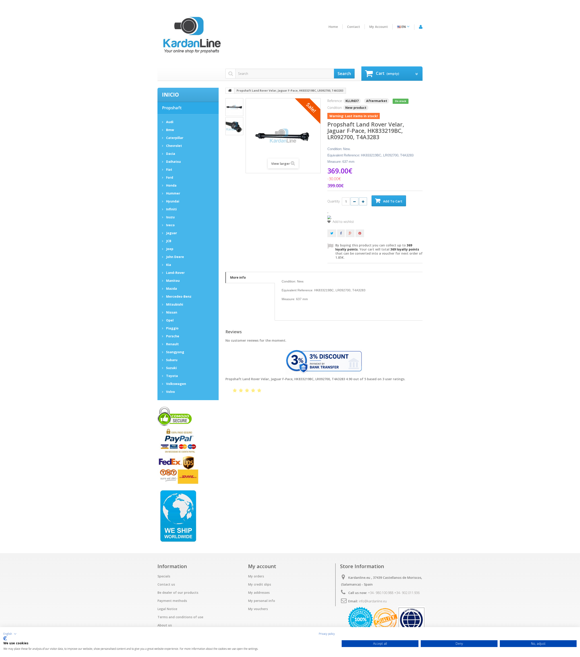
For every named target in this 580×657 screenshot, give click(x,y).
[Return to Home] (230, 90)
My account (378, 27)
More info (238, 277)
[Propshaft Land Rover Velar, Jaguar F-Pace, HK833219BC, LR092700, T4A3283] (234, 107)
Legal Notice (167, 609)
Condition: (334, 107)
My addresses (259, 593)
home (333, 27)
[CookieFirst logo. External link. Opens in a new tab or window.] (5, 638)
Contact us (166, 584)
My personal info (261, 601)
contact (353, 27)
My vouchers (258, 609)
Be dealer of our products (177, 593)
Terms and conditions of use (180, 617)
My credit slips (259, 584)
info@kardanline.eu (373, 601)
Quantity (333, 201)
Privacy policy (327, 634)
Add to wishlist (343, 222)
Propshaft (172, 107)
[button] (10, 633)
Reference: (335, 101)
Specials (163, 576)
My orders (256, 576)
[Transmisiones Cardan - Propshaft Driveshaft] (191, 37)
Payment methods (172, 601)
